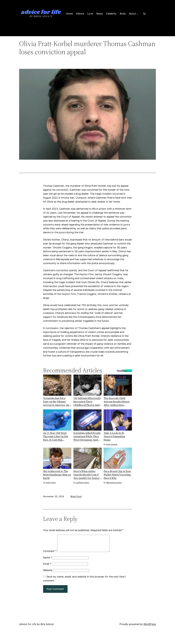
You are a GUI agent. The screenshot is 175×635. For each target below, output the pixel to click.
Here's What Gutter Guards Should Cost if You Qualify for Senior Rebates (86, 474)
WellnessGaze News (114, 483)
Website (47, 570)
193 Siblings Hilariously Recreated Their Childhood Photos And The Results (87, 401)
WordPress (149, 624)
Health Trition (51, 483)
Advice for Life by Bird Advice (36, 624)
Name (47, 557)
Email (47, 563)
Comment (49, 551)
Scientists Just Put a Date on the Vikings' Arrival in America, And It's (57, 401)
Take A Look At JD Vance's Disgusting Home (114, 436)
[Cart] (144, 14)
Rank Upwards (111, 444)
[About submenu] (137, 13)
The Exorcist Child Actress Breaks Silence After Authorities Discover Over (117, 401)
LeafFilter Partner (82, 483)
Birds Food (76, 496)
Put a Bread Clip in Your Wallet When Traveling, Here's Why (117, 474)
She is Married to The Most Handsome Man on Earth (57, 474)
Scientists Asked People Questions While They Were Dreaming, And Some (87, 436)
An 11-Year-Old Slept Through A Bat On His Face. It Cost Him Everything (55, 436)
